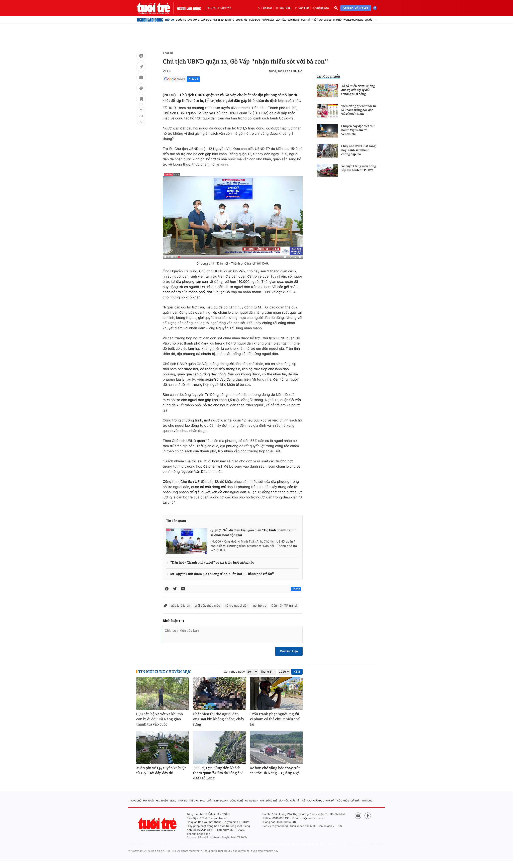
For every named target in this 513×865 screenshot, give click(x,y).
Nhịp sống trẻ (268, 800)
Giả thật (355, 800)
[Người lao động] (189, 8)
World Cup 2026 (353, 19)
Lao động (193, 19)
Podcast (266, 8)
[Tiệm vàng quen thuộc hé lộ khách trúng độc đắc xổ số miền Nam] (327, 110)
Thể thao (317, 19)
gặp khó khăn (180, 605)
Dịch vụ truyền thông (275, 826)
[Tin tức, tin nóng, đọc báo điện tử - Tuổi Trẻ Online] (156, 8)
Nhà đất (331, 800)
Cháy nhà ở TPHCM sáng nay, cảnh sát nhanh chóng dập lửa (358, 150)
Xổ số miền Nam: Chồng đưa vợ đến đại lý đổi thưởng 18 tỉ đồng (358, 90)
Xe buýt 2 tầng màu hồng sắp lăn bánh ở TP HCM (358, 168)
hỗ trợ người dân (236, 605)
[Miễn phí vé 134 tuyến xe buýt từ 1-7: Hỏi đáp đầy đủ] (162, 747)
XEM (297, 671)
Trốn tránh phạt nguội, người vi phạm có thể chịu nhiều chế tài (275, 719)
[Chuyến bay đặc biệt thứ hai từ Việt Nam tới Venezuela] (327, 130)
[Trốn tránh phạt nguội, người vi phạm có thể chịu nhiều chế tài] (276, 693)
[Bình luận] (141, 78)
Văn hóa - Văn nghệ (287, 19)
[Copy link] (141, 67)
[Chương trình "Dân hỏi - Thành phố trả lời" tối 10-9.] (233, 215)
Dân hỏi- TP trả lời (284, 605)
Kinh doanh (221, 800)
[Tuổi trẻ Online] (157, 824)
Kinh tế (229, 19)
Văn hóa (284, 800)
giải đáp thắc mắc (207, 605)
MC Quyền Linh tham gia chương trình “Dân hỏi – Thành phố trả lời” (222, 574)
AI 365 (327, 19)
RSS (339, 826)
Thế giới (194, 800)
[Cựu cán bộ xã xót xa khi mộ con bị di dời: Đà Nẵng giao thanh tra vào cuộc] (162, 693)
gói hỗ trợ (260, 605)
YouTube (285, 8)
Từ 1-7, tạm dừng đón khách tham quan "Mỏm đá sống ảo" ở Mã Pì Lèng (218, 773)
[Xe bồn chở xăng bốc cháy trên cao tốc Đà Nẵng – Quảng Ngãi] (276, 747)
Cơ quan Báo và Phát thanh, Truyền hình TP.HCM (217, 837)
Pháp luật (268, 19)
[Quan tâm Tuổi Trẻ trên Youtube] (358, 815)
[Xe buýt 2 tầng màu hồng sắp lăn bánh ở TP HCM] (327, 171)
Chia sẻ (193, 79)
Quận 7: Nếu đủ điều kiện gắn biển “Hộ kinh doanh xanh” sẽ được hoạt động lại (253, 532)
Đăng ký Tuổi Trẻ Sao (355, 7)
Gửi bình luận (289, 651)
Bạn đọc (206, 19)
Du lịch (253, 800)
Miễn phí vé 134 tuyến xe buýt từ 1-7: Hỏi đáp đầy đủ (161, 770)
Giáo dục (254, 19)
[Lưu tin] (141, 99)
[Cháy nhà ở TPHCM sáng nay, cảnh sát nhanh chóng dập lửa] (327, 151)
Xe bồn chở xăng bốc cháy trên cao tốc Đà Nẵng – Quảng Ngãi (275, 770)
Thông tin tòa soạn (198, 834)
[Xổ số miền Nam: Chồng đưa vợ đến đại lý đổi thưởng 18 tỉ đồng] (327, 90)
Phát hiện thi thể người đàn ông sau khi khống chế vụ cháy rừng (218, 719)
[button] (141, 109)
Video (173, 800)
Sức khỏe (241, 19)
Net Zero (218, 19)
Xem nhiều (162, 800)
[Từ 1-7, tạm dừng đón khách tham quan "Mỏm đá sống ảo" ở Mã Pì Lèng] (219, 747)
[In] (141, 88)
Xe (246, 800)
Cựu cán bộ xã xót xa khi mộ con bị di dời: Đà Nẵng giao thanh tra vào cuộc (159, 719)
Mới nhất (148, 800)
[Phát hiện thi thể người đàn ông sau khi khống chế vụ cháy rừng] (219, 693)
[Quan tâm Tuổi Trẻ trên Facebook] (368, 815)
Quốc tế (181, 19)
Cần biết (303, 8)
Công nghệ (236, 800)
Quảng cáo (322, 8)
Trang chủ (134, 800)
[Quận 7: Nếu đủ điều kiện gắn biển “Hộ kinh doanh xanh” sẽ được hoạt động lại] (186, 541)
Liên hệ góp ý (326, 826)
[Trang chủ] (150, 19)
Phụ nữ (337, 19)
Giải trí (305, 19)
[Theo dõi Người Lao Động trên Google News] (175, 79)
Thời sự (169, 19)
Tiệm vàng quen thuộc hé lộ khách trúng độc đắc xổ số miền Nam (359, 110)
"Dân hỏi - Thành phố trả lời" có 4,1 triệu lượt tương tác (212, 563)
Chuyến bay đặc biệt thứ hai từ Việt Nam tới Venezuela (358, 130)
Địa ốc (369, 19)
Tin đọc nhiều (328, 76)
